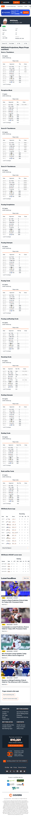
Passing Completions (8, 204)
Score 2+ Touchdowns (8, 128)
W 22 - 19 (14, 532)
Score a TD (4, 43)
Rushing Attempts (7, 395)
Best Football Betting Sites (8, 694)
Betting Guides (22, 709)
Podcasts (19, 715)
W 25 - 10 (14, 540)
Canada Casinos (6, 726)
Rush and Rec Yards (7, 471)
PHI (9, 532)
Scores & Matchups (11, 6)
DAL (10, 527)
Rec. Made (11, 43)
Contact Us (5, 711)
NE (9, 519)
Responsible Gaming (22, 717)
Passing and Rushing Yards (9, 319)
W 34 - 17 (14, 527)
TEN (10, 543)
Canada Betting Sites (8, 725)
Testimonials (5, 719)
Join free (16, 2)
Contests (20, 722)
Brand (3, 717)
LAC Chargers (15, 22)
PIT (9, 540)
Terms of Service (22, 767)
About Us (5, 709)
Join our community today (15, 745)
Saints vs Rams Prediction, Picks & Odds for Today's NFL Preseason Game (15, 601)
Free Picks (20, 6)
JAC (10, 538)
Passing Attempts (6, 243)
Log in (23, 2)
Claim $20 (26, 12)
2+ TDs (18, 43)
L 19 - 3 (13, 521)
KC (9, 530)
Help (11, 767)
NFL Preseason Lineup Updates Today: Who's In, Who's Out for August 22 (14, 654)
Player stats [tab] (16, 60)
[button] (15, 548)
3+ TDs (25, 43)
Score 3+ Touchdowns (8, 166)
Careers (4, 713)
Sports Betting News (22, 713)
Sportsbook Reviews (22, 711)
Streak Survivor (21, 725)
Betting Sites (7, 722)
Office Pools (20, 728)
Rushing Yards (5, 433)
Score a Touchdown (7, 52)
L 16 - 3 (13, 519)
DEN (10, 521)
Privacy (15, 767)
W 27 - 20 (14, 543)
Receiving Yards (6, 357)
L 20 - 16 (14, 524)
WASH (9, 563)
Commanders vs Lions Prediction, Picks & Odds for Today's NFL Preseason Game (15, 628)
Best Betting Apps (7, 728)
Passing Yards (5, 281)
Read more (27, 578)
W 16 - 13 (14, 529)
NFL (3, 6)
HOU (10, 524)
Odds (25, 6)
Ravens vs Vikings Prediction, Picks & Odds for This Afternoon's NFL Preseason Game (15, 681)
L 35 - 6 (13, 538)
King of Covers (21, 726)
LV (9, 535)
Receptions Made (6, 90)
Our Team (5, 715)
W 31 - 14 (14, 535)
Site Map (7, 767)
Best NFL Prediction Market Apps (10, 698)
